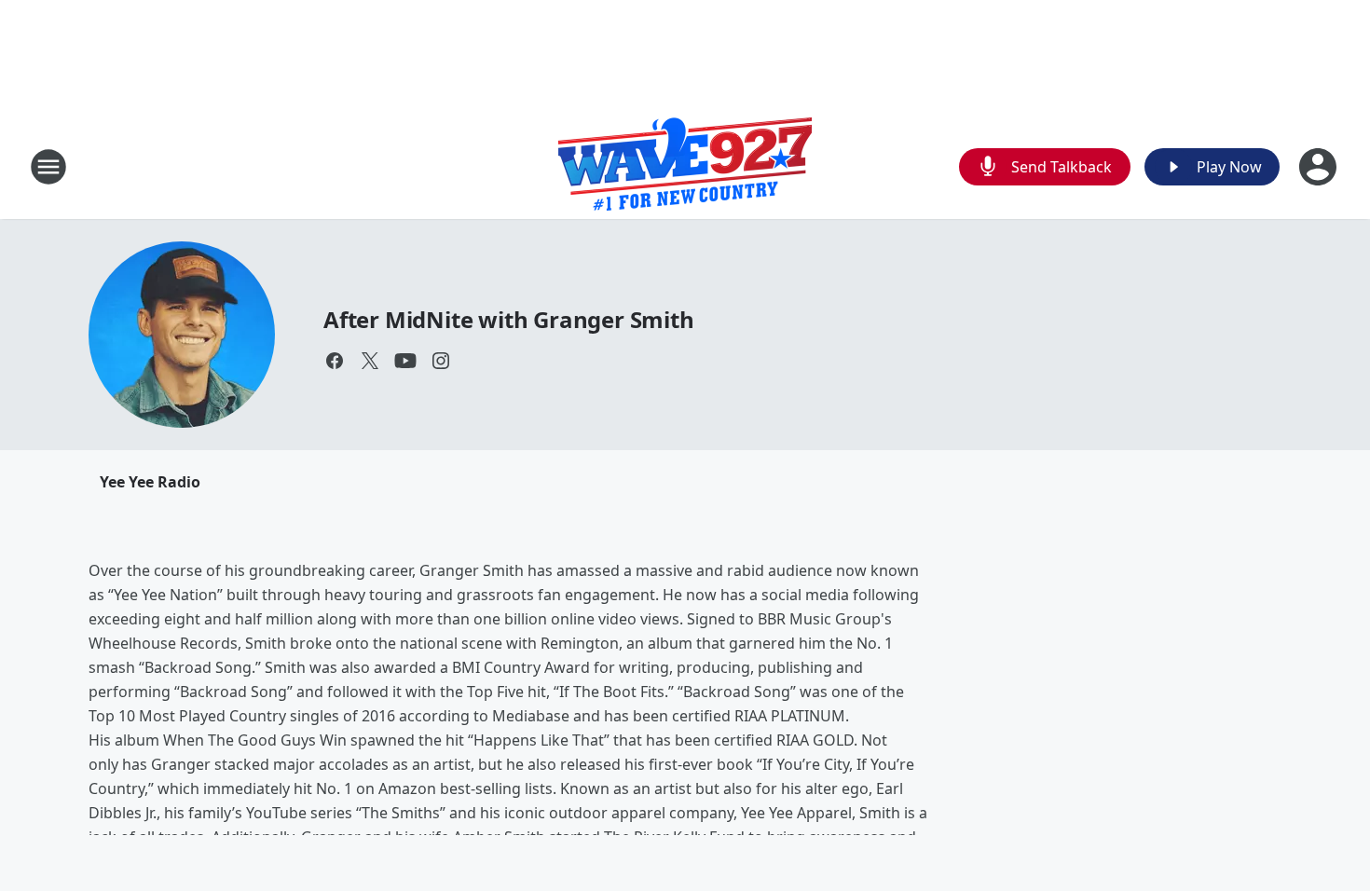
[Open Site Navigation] (48, 166)
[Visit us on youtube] (405, 361)
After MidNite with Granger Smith (508, 319)
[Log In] (1319, 166)
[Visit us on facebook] (334, 361)
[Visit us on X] (370, 361)
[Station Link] (685, 166)
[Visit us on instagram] (441, 361)
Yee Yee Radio (150, 482)
